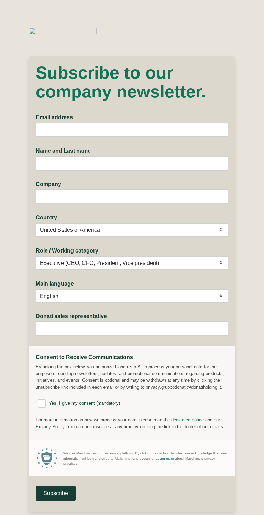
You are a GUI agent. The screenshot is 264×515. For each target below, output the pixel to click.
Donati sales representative (71, 316)
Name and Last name (65, 150)
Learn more (165, 458)
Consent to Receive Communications (86, 356)
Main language (57, 283)
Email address (56, 117)
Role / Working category (69, 250)
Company (50, 183)
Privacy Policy (50, 426)
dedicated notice (187, 419)
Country (48, 217)
